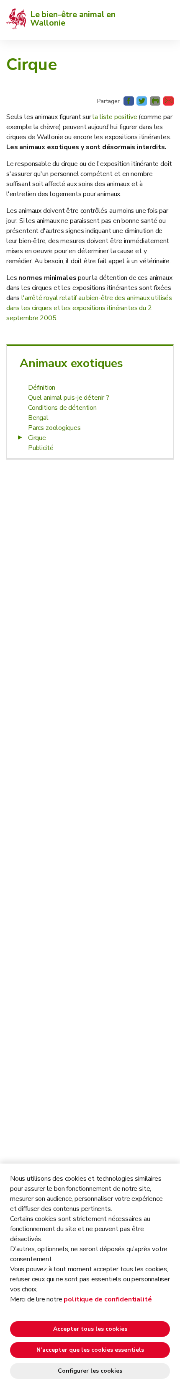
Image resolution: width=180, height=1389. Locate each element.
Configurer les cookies (90, 1371)
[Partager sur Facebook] (128, 101)
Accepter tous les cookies (90, 1329)
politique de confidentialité (108, 1299)
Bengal (38, 417)
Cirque (37, 437)
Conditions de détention (62, 407)
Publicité (40, 448)
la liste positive (116, 117)
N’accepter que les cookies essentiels (90, 1350)
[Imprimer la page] (155, 101)
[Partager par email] (168, 101)
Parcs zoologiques (54, 427)
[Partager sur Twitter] (141, 101)
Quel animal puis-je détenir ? (68, 397)
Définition (41, 387)
